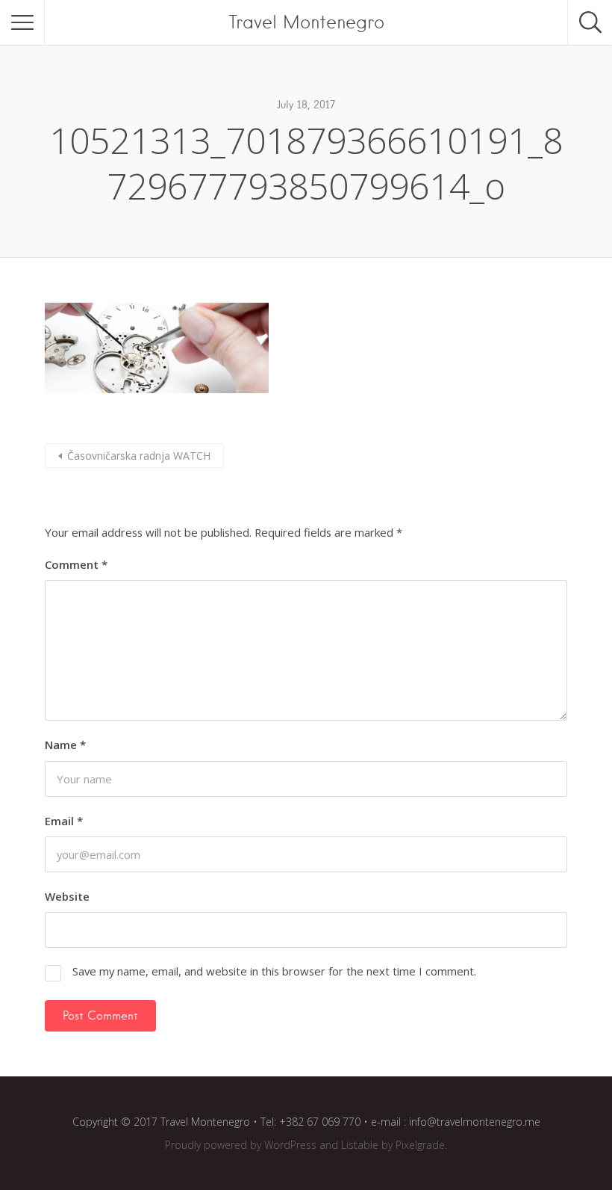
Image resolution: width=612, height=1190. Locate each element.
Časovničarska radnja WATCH (138, 455)
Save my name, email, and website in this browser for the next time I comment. (274, 971)
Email (64, 820)
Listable (359, 1145)
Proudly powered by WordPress (240, 1145)
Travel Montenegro (306, 22)
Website (67, 896)
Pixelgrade (420, 1145)
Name (65, 744)
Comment (76, 564)
